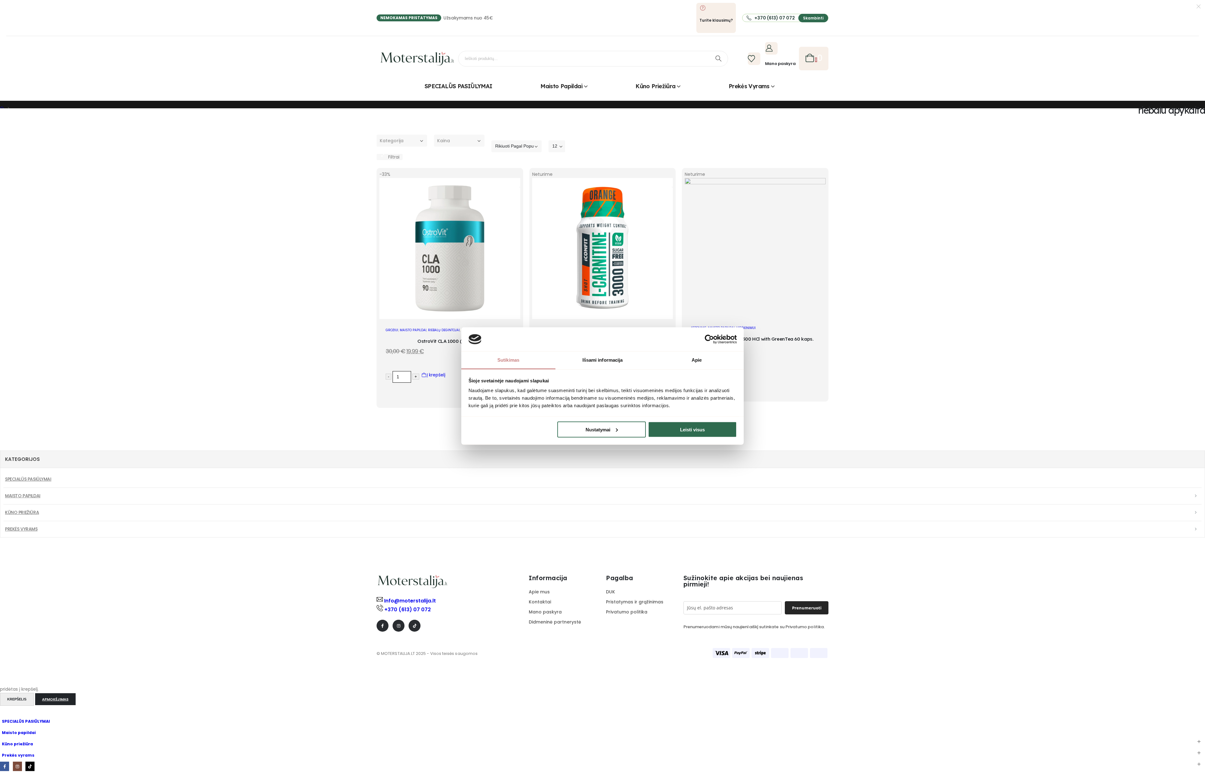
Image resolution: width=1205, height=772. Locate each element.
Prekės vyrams (749, 86)
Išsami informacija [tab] (602, 360)
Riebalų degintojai (444, 330)
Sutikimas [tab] (508, 360)
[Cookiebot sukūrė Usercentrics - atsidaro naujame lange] (709, 339)
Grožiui (392, 330)
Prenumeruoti (807, 608)
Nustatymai (598, 429)
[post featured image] (449, 317)
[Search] (718, 58)
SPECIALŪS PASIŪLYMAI (458, 86)
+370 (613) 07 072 (407, 609)
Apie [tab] (697, 360)
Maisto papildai (561, 86)
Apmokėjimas (55, 699)
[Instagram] (398, 626)
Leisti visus (692, 429)
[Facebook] (382, 626)
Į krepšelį (436, 375)
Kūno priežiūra (655, 86)
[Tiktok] (414, 626)
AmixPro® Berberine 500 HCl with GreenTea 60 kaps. (755, 339)
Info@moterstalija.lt (409, 600)
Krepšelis (16, 699)
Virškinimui (746, 328)
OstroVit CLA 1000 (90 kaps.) (449, 341)
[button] (390, 157)
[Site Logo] (417, 59)
